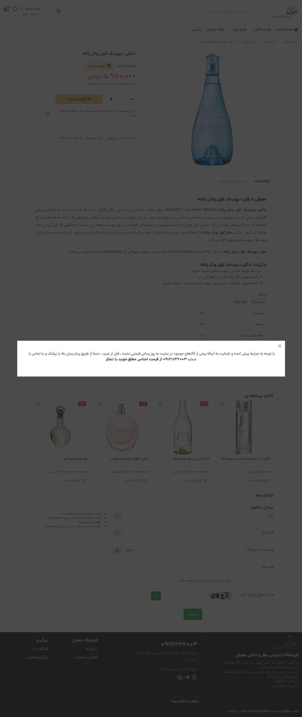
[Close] (280, 346)
